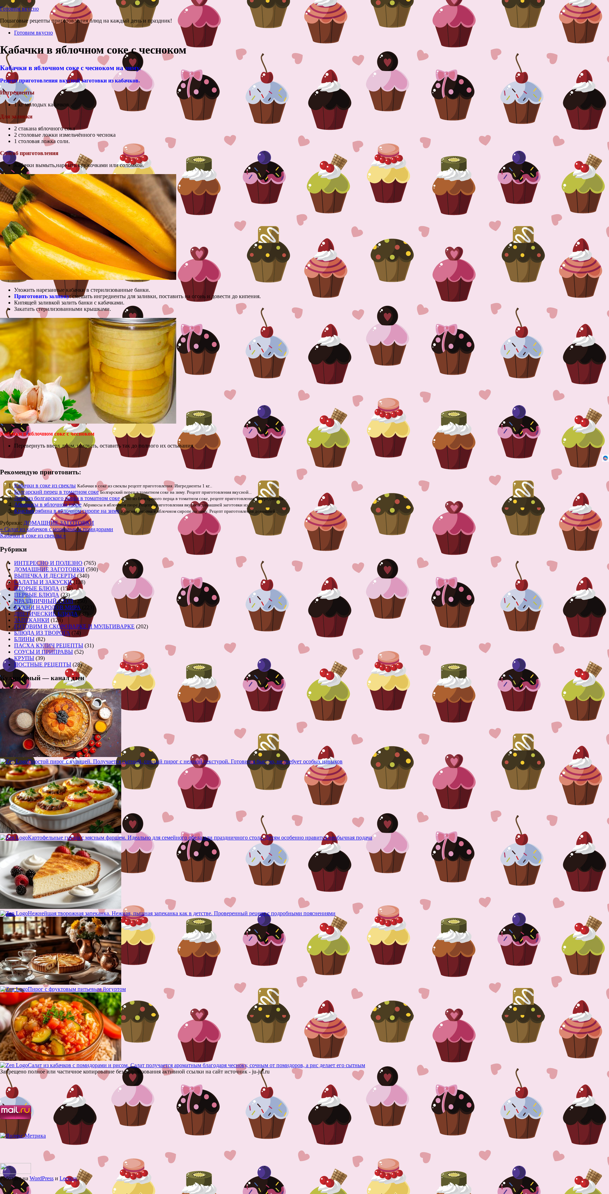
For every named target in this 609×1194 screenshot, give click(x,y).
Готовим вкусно (19, 9)
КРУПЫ (24, 658)
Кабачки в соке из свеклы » (33, 535)
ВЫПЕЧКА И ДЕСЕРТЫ (45, 576)
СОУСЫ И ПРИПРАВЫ (43, 652)
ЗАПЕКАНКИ (31, 620)
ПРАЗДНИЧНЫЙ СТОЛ (43, 601)
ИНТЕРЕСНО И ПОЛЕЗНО (48, 563)
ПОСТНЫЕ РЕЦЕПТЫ (42, 664)
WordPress (42, 1178)
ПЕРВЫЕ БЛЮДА (36, 595)
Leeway (68, 1178)
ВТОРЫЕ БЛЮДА (36, 588)
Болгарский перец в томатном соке (56, 492)
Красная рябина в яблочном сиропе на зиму (66, 511)
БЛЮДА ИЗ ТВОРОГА (42, 633)
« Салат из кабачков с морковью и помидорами (56, 529)
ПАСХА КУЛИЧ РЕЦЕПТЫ (48, 645)
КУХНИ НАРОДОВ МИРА (47, 607)
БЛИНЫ (24, 639)
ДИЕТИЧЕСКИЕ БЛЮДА (46, 614)
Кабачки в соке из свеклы (45, 485)
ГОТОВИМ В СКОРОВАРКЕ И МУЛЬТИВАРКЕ (74, 626)
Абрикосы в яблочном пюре (47, 504)
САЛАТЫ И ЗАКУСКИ (43, 582)
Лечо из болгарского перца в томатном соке (67, 498)
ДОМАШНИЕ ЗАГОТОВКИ (59, 523)
